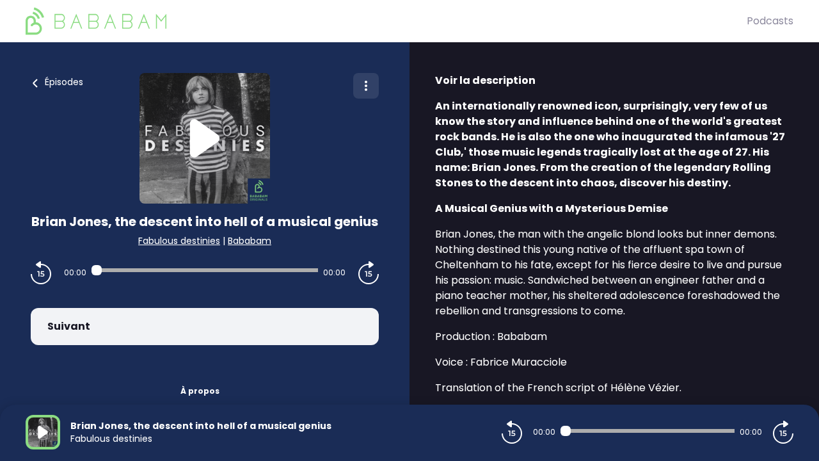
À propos (199, 390)
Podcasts (770, 20)
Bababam (249, 240)
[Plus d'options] (366, 86)
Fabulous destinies (179, 240)
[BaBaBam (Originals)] (386, 21)
